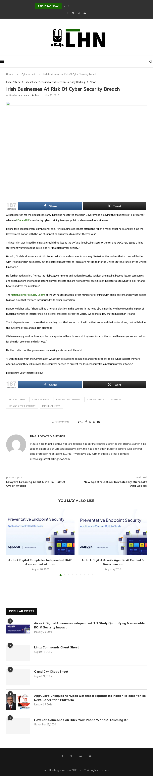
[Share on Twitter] (89, 422)
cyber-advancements (68, 399)
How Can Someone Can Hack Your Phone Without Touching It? (81, 720)
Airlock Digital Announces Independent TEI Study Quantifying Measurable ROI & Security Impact (89, 625)
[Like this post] (81, 422)
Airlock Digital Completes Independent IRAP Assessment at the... (40, 562)
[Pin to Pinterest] (94, 422)
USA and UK (22, 220)
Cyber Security (40, 399)
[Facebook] (68, 13)
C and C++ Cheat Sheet (51, 671)
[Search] (151, 61)
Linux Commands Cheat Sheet (56, 647)
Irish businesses (51, 406)
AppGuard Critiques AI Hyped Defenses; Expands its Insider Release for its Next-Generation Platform (90, 698)
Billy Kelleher (17, 399)
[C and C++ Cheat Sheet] (18, 677)
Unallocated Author (28, 95)
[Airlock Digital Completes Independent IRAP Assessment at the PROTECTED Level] (40, 532)
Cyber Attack (28, 74)
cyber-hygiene (95, 399)
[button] (64, 6)
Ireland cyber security (22, 406)
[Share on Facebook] (86, 422)
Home (9, 74)
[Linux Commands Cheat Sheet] (18, 653)
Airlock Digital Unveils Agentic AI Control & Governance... (112, 562)
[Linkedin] (79, 13)
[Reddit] (84, 13)
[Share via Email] (98, 422)
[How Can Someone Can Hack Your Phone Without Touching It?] (18, 726)
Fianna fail (117, 399)
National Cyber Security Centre (28, 295)
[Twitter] (73, 13)
